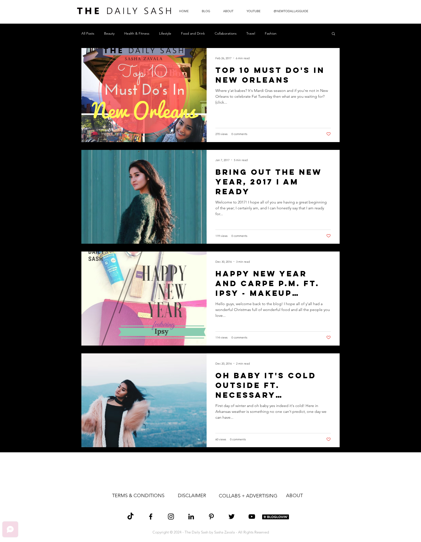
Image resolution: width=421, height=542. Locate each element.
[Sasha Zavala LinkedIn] (191, 517)
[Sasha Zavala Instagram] (171, 517)
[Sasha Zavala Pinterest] (211, 517)
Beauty (109, 33)
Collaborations (226, 33)
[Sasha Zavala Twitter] (232, 517)
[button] (333, 34)
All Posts (87, 33)
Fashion (271, 33)
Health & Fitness (136, 33)
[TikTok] (130, 517)
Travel (250, 33)
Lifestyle (165, 33)
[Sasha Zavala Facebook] (151, 517)
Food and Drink (193, 33)
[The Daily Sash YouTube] (252, 517)
